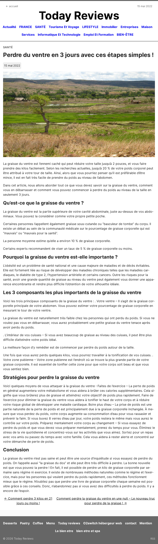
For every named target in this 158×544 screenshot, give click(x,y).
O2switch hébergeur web (102, 523)
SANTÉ (40, 27)
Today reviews (69, 523)
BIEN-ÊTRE (125, 34)
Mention (146, 523)
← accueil (12, 6)
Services (28, 34)
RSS (152, 538)
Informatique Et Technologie (59, 34)
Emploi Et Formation (99, 34)
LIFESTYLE (90, 27)
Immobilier (110, 27)
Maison (146, 27)
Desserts (10, 523)
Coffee (38, 523)
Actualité (9, 27)
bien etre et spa (88, 531)
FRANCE (25, 27)
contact (130, 523)
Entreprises (129, 27)
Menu (50, 523)
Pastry (25, 523)
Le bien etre (64, 531)
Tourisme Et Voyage (64, 27)
